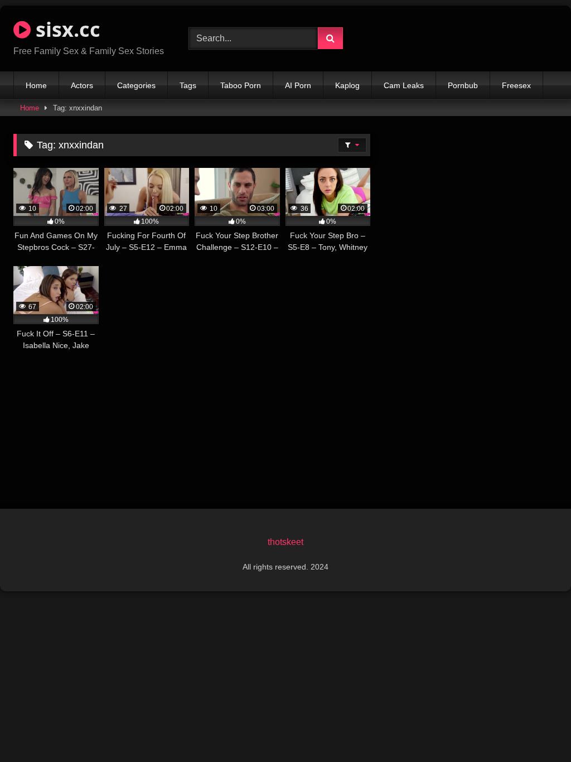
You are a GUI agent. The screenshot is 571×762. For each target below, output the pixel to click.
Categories (136, 85)
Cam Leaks (404, 85)
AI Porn (298, 85)
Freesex (516, 85)
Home (36, 85)
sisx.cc (65, 29)
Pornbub (463, 85)
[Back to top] (536, 729)
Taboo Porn (240, 85)
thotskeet (285, 542)
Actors (82, 85)
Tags (188, 85)
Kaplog (347, 85)
